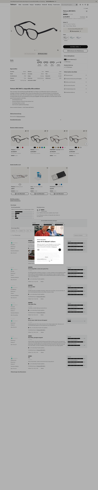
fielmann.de (54, 246)
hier (49, 261)
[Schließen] (61, 228)
